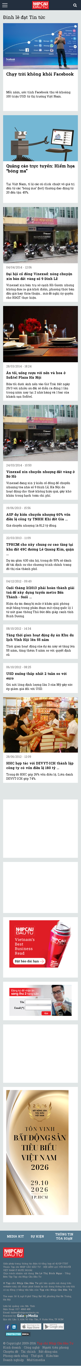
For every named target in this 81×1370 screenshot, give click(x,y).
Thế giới (37, 1356)
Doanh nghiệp (13, 1360)
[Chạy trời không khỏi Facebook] (40, 46)
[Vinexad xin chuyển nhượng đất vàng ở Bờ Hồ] (40, 433)
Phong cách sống (15, 1356)
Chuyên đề (10, 1352)
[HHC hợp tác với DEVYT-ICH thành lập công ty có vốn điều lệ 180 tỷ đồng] (40, 725)
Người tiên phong (55, 1347)
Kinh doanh (12, 1347)
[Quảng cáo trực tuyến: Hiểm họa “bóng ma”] (40, 138)
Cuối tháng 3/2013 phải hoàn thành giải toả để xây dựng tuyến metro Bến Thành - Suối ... (40, 592)
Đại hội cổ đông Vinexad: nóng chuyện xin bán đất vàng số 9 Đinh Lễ (39, 276)
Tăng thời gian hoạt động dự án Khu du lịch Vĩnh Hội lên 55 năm (40, 637)
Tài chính (28, 1352)
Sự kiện (37, 1236)
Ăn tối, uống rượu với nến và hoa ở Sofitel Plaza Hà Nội (35, 375)
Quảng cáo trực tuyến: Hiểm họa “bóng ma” (40, 168)
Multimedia (36, 1360)
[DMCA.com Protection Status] (18, 1333)
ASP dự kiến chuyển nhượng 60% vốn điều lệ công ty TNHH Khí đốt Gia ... (38, 516)
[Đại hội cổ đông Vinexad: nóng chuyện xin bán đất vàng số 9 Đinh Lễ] (40, 235)
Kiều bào (52, 1356)
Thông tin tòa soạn (64, 1236)
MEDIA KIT (15, 1236)
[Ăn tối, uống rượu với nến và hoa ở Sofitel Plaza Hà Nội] (40, 334)
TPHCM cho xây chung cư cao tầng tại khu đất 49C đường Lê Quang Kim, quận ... (40, 549)
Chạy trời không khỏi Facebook (40, 74)
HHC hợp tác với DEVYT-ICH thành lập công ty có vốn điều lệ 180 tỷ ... (40, 765)
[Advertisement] (37, 1054)
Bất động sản (48, 1352)
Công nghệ (31, 1347)
